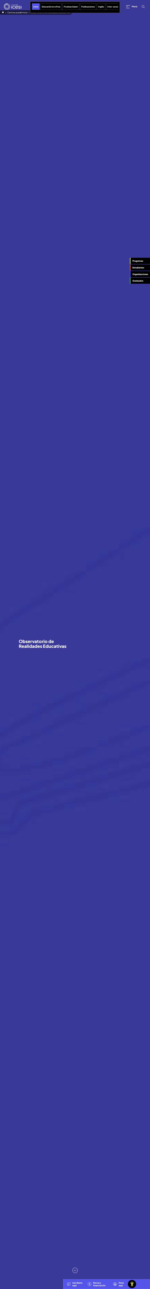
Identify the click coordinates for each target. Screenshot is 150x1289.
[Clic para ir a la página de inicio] (12, 6)
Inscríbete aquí (77, 1284)
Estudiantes (138, 267)
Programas (137, 260)
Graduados (137, 280)
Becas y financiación (99, 1284)
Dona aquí (121, 1284)
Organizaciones (140, 274)
